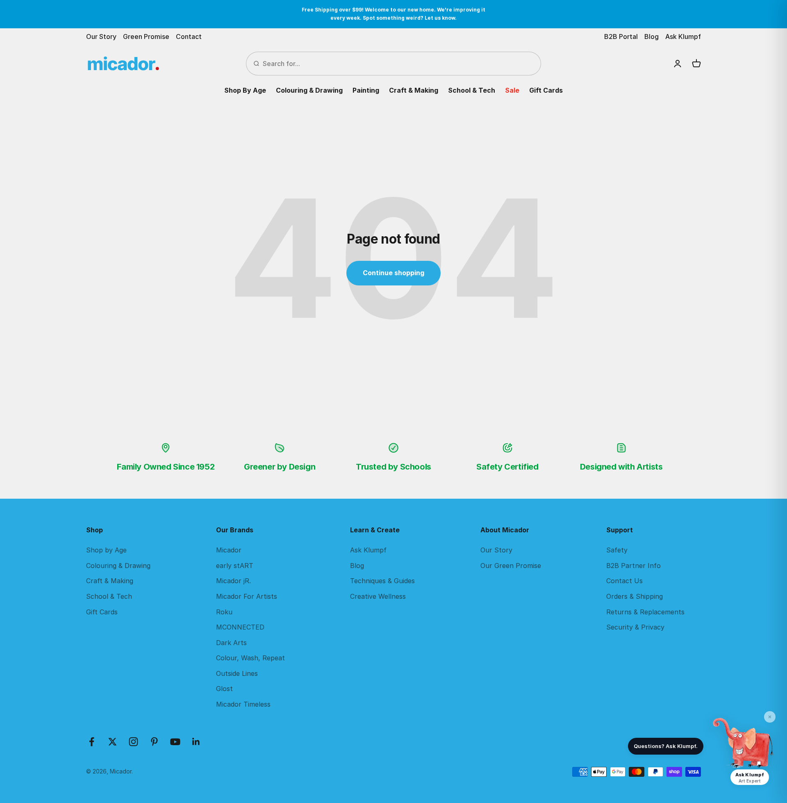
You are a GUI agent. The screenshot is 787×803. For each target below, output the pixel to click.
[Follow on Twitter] (112, 741)
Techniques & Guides (382, 581)
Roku (224, 612)
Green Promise (146, 36)
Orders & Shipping (634, 596)
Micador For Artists (246, 596)
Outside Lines (237, 673)
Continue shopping (393, 273)
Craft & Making (413, 90)
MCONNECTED (240, 627)
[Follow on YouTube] (175, 741)
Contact (189, 36)
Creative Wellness (378, 596)
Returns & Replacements (645, 612)
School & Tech (471, 90)
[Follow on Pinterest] (154, 741)
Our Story (101, 36)
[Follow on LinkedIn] (196, 741)
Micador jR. (233, 581)
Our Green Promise (510, 565)
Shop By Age (245, 90)
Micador (228, 550)
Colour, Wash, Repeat (250, 658)
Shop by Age (106, 550)
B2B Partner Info (633, 565)
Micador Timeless (243, 704)
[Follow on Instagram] (133, 741)
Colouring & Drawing (309, 90)
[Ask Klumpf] (743, 743)
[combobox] (398, 63)
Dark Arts (231, 643)
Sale (512, 90)
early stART (234, 565)
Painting (366, 90)
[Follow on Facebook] (91, 741)
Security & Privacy (635, 627)
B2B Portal (621, 36)
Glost (224, 688)
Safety (617, 550)
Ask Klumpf (683, 36)
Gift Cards (546, 90)
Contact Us (624, 581)
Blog (651, 36)
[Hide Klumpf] (770, 717)
